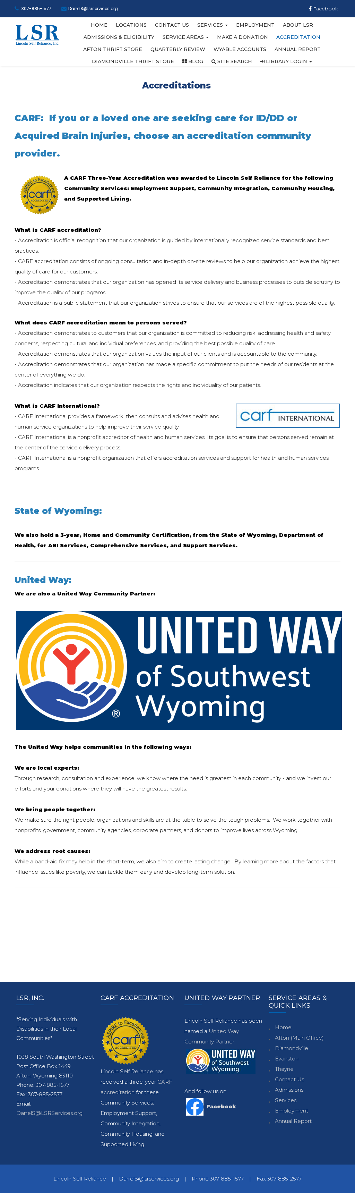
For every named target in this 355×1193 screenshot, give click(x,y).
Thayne (284, 1069)
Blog (195, 61)
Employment (255, 25)
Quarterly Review (177, 49)
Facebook (325, 9)
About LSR (298, 25)
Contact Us (172, 25)
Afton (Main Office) (299, 1037)
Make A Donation (242, 37)
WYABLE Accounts (240, 49)
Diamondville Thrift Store (133, 61)
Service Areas (184, 37)
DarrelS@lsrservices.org (93, 8)
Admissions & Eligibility (119, 37)
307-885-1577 (36, 8)
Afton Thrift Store (112, 49)
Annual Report (298, 49)
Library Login (287, 61)
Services (210, 25)
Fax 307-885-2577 (279, 1178)
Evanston (286, 1058)
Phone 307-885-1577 (218, 1178)
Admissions (289, 1089)
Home (99, 25)
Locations (131, 25)
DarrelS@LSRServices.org (49, 1113)
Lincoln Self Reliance (79, 1178)
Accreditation (298, 37)
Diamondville (291, 1048)
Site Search (234, 61)
